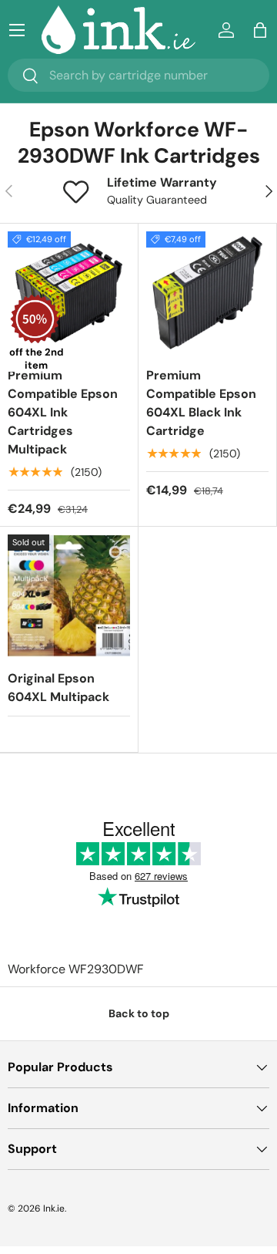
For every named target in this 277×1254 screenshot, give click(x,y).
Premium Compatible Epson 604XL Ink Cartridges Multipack (63, 412)
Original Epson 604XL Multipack (58, 687)
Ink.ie (54, 1208)
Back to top (138, 1013)
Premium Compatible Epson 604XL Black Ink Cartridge (201, 403)
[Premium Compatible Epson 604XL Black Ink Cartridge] (207, 292)
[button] (260, 30)
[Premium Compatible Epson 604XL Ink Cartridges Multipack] (69, 292)
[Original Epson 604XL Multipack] (69, 595)
